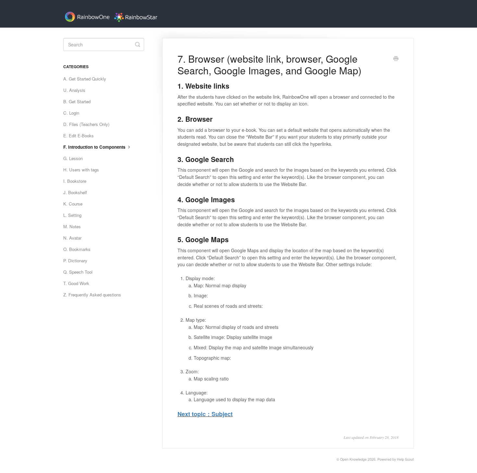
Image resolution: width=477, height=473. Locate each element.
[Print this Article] (395, 59)
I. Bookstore (74, 181)
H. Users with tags (81, 170)
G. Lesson (73, 158)
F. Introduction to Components (95, 147)
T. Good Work (76, 283)
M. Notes (72, 226)
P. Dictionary (75, 260)
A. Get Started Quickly (84, 79)
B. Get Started (77, 101)
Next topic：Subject (205, 414)
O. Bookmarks (77, 249)
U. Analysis (74, 90)
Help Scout (405, 459)
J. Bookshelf (75, 192)
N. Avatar (72, 238)
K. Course (72, 204)
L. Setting (72, 215)
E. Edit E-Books (78, 135)
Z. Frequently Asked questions (92, 295)
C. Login (71, 113)
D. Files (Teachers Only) (86, 124)
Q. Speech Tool (77, 272)
